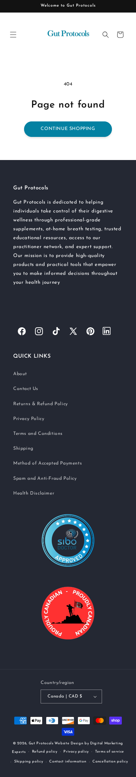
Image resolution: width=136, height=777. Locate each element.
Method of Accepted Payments (47, 463)
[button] (13, 34)
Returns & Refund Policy (40, 404)
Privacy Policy (28, 418)
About (20, 374)
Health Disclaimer (33, 493)
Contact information (67, 761)
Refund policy (44, 752)
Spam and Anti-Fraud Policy (45, 478)
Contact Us (25, 388)
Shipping (23, 448)
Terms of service (109, 752)
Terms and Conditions (38, 433)
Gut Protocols (41, 743)
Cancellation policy (110, 761)
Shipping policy (28, 761)
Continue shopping (68, 128)
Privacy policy (76, 752)
